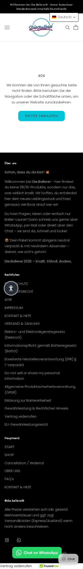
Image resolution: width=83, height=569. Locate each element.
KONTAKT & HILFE (18, 315)
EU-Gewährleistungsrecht (26, 424)
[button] (64, 17)
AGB (8, 299)
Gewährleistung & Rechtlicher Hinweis (36, 408)
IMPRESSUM (14, 307)
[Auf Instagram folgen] (7, 540)
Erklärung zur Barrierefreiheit (28, 400)
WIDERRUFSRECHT (19, 291)
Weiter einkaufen (41, 116)
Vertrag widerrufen (20, 416)
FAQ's (9, 478)
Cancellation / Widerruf (24, 463)
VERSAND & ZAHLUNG (22, 323)
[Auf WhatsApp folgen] (19, 540)
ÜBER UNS (12, 470)
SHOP (9, 454)
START (9, 446)
